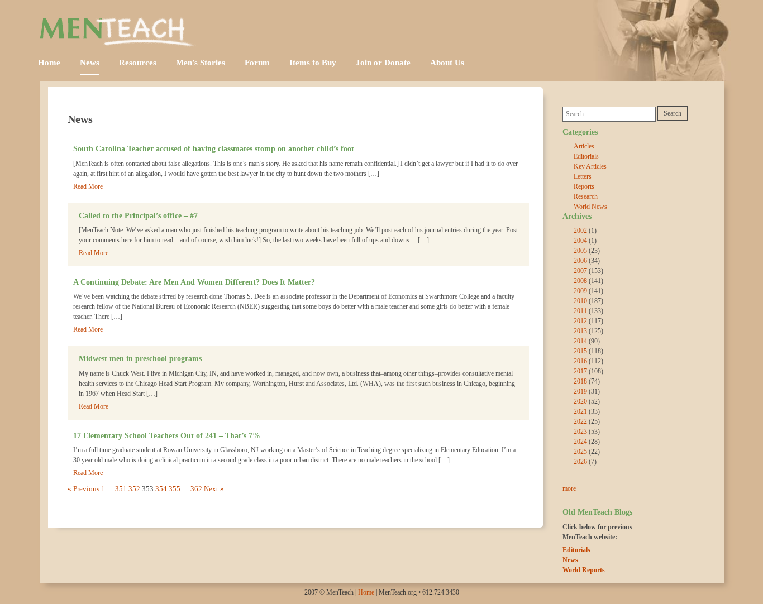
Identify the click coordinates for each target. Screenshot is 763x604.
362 (196, 489)
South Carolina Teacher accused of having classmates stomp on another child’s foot (213, 148)
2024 (580, 441)
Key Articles (590, 166)
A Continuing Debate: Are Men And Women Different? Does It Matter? (194, 281)
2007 (580, 271)
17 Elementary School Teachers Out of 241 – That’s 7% (166, 435)
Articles (584, 146)
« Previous (83, 489)
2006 (580, 261)
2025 (580, 452)
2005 (580, 251)
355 (174, 489)
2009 (580, 291)
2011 (580, 311)
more (569, 488)
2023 (580, 431)
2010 (580, 301)
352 (134, 489)
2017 (580, 371)
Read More (88, 186)
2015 (580, 351)
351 (121, 489)
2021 (580, 411)
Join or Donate (383, 62)
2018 (580, 381)
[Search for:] (609, 114)
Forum (257, 62)
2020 (580, 401)
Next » (214, 489)
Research (586, 196)
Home (49, 62)
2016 (580, 361)
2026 (580, 462)
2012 (580, 321)
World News (590, 206)
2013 (580, 331)
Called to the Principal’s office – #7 (138, 215)
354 (161, 489)
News (89, 62)
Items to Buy (312, 62)
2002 (580, 230)
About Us (447, 62)
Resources (137, 62)
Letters (583, 176)
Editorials (586, 156)
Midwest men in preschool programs (140, 358)
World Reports (583, 570)
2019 (580, 391)
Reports (584, 186)
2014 (580, 341)
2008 (580, 281)
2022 (580, 421)
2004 (580, 241)
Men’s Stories (200, 62)
